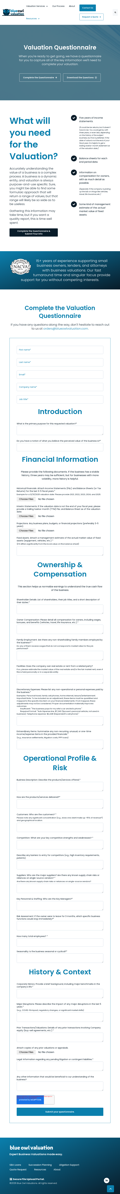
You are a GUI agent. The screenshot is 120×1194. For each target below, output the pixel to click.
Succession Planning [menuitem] (40, 1165)
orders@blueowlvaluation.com (65, 329)
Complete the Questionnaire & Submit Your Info (33, 232)
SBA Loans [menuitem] (15, 1165)
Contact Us (87, 8)
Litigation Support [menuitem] (69, 1165)
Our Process (58, 6)
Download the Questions (80, 77)
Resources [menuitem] (40, 1169)
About (72, 6)
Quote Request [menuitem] (18, 1169)
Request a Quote (90, 17)
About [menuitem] (57, 1169)
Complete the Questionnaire (38, 77)
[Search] (115, 12)
